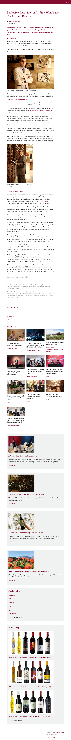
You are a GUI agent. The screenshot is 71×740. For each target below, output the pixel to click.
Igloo (56, 734)
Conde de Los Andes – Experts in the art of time (26, 494)
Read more (11, 465)
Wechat (11, 310)
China (10, 599)
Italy (10, 606)
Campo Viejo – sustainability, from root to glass (26, 533)
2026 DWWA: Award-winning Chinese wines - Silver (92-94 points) (29, 687)
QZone (18, 310)
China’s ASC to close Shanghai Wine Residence (54, 395)
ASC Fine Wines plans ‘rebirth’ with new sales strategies (33, 396)
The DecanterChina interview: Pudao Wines (14, 344)
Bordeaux (11, 595)
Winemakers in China (13, 425)
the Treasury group (42, 201)
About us (27, 292)
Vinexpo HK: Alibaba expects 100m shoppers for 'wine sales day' (15, 373)
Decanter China (35, 2)
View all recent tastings (15, 720)
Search (7, 2)
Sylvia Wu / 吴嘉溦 (15, 21)
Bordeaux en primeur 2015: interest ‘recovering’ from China (15, 397)
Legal (48, 734)
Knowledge (15, 7)
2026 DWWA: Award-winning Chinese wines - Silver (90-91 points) (29, 716)
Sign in (9, 319)
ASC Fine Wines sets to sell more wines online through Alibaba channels (54, 371)
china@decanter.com (17, 296)
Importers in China (30, 7)
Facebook (27, 310)
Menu (2, 2)
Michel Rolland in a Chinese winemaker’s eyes (55, 343)
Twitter (24, 310)
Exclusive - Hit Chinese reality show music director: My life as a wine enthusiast (35, 345)
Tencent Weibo (14, 310)
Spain (10, 610)
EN (65, 2)
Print (30, 310)
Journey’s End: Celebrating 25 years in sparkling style (28, 571)
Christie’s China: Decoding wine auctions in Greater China (35, 371)
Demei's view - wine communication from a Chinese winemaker (54, 349)
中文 (68, 2)
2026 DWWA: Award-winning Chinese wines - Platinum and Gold (29, 657)
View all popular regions (15, 617)
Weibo (7, 310)
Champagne (12, 613)
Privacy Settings (51, 737)
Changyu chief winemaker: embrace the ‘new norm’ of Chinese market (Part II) (15, 420)
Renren (21, 310)
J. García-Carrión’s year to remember (22, 456)
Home (8, 7)
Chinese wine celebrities (33, 350)
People (21, 7)
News (47, 376)
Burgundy (11, 602)
